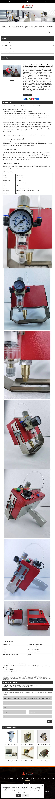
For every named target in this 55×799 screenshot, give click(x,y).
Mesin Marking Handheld (31, 26)
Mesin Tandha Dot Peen (18, 26)
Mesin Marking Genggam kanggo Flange (44, 760)
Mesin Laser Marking (7, 45)
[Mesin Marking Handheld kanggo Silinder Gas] (11, 752)
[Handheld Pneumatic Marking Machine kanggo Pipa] (27, 752)
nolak (18, 795)
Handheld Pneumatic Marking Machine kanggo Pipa (28, 760)
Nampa (25, 795)
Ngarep (3, 778)
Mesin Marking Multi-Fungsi (10, 686)
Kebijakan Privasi (22, 792)
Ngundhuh (33, 778)
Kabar (26, 778)
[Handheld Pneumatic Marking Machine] (27, 736)
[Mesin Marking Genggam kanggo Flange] (44, 752)
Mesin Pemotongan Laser (8, 52)
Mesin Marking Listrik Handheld (11, 744)
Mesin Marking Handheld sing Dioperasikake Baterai (44, 744)
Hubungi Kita (51, 778)
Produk (9, 26)
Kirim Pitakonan (27, 94)
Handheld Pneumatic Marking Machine (28, 744)
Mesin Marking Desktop (36, 685)
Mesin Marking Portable (23, 685)
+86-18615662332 (29, 783)
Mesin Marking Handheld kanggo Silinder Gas (11, 760)
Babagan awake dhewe (12, 778)
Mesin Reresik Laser (6, 48)
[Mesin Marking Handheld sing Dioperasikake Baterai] (44, 736)
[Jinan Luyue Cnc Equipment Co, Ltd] (27, 6)
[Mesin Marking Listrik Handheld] (11, 736)
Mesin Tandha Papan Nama (25, 686)
